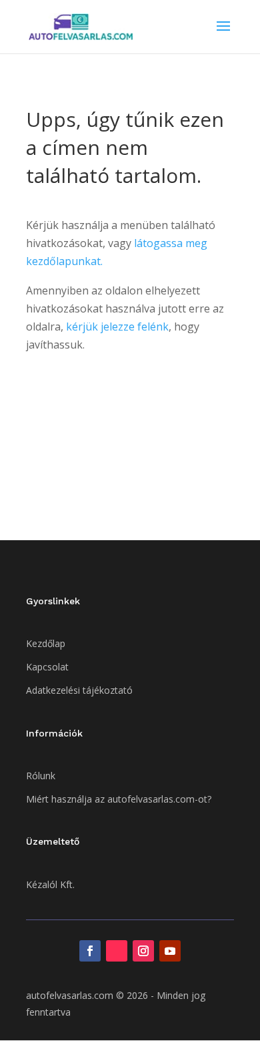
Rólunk (40, 775)
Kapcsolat (47, 666)
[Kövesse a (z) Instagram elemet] (143, 951)
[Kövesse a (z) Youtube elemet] (170, 951)
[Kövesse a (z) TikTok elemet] (116, 951)
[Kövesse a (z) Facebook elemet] (90, 951)
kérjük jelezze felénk (117, 326)
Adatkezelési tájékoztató (79, 690)
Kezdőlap (45, 643)
